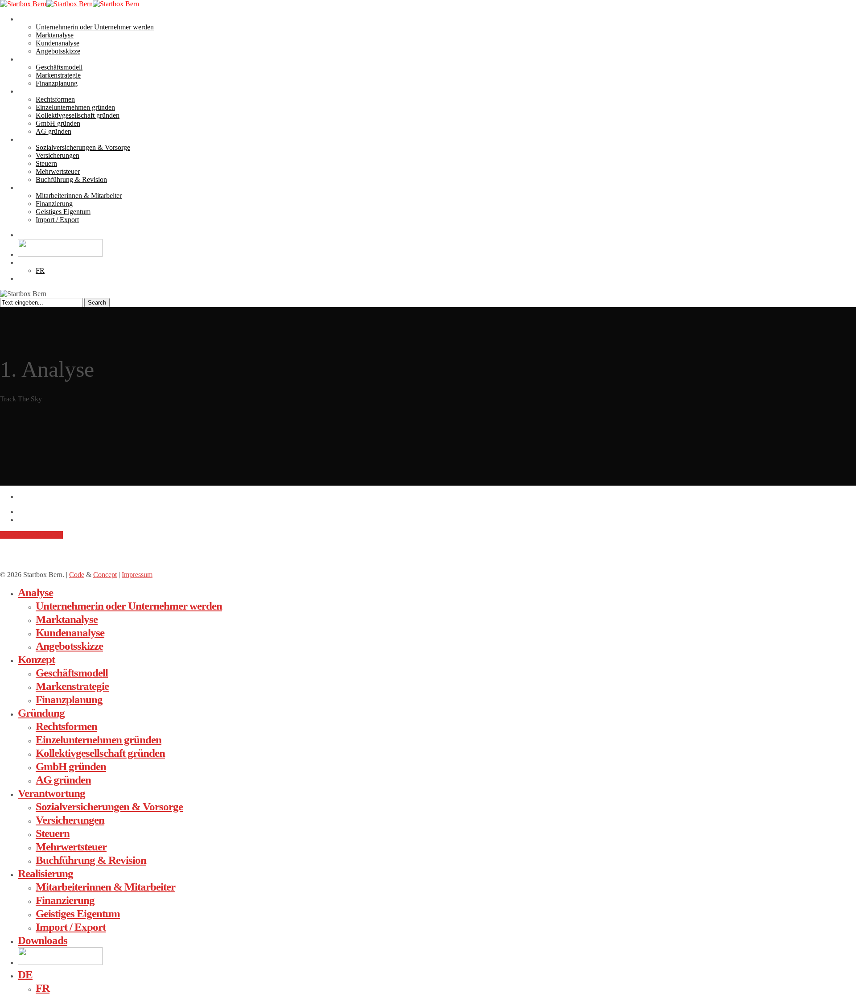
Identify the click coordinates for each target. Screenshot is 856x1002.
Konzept (36, 659)
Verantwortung (51, 793)
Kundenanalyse (70, 633)
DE (25, 975)
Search (97, 302)
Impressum (137, 574)
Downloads (42, 940)
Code (76, 574)
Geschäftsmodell (72, 673)
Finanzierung (65, 900)
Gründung (41, 713)
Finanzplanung (69, 699)
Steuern (53, 833)
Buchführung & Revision (91, 860)
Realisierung (45, 873)
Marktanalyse (67, 619)
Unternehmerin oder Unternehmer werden (129, 606)
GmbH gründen (71, 766)
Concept (105, 574)
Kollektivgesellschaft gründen (100, 753)
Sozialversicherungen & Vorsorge (109, 806)
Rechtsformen (66, 726)
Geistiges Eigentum (78, 913)
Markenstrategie (72, 686)
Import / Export (71, 927)
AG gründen (63, 780)
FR (42, 988)
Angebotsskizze (69, 646)
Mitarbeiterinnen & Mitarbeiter (105, 887)
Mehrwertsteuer (71, 847)
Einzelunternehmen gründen (98, 740)
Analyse (35, 592)
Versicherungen (70, 820)
